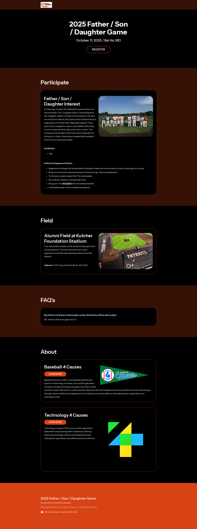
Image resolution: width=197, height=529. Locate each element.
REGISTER (98, 49)
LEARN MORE (55, 374)
